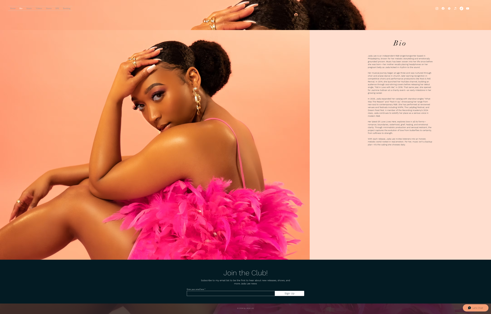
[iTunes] (455, 8)
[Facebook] (443, 8)
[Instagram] (437, 8)
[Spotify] (449, 8)
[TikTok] (461, 8)
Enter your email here (195, 289)
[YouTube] (467, 8)
